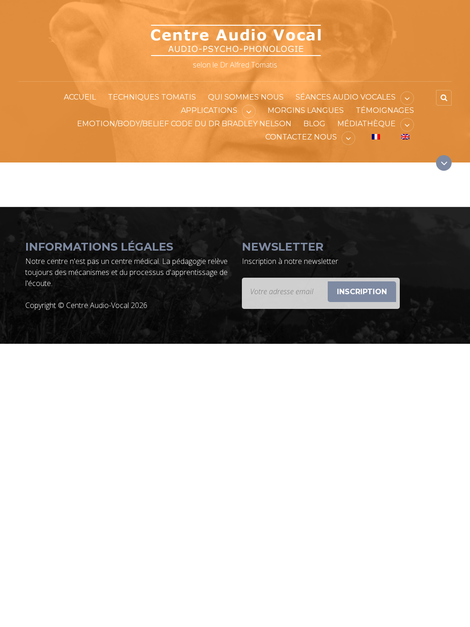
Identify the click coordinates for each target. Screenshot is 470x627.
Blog (314, 123)
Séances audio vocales (346, 97)
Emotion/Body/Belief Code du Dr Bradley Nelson (184, 123)
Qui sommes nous (246, 97)
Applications (209, 110)
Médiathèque (366, 123)
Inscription (362, 291)
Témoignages (385, 110)
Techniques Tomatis (152, 97)
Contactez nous (301, 137)
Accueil (80, 97)
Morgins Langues (306, 110)
